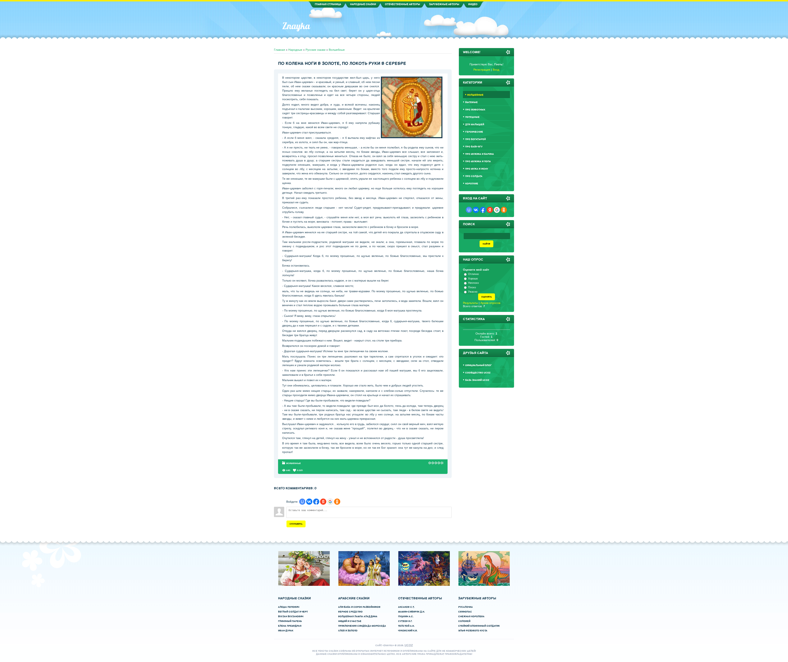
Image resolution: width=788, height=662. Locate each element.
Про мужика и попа (478, 161)
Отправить (296, 524)
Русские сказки (315, 49)
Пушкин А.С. (405, 616)
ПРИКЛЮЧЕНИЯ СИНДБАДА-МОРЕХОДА (362, 626)
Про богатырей (475, 139)
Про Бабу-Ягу (473, 146)
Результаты (470, 303)
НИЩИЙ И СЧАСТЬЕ (349, 621)
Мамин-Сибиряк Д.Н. (411, 611)
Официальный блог (478, 365)
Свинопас (465, 611)
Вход (496, 69)
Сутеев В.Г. (405, 621)
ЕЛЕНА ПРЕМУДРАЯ (289, 626)
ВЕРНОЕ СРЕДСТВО (350, 611)
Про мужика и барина (479, 154)
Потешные (472, 117)
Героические (474, 131)
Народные (295, 49)
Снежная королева (471, 616)
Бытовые (471, 102)
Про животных (475, 109)
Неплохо (473, 282)
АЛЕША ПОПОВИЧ (288, 607)
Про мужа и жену (476, 168)
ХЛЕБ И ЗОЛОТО (347, 630)
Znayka (296, 26)
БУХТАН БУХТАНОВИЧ (290, 616)
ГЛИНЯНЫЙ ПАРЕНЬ (290, 621)
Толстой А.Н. (406, 626)
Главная (279, 49)
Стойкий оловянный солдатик (479, 626)
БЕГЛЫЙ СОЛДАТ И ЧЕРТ (293, 611)
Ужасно (472, 291)
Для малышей (474, 124)
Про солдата (473, 176)
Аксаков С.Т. (406, 607)
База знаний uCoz (477, 380)
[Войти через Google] (330, 502)
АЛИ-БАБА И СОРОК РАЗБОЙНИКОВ (359, 607)
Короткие (471, 183)
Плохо (472, 287)
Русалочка (465, 607)
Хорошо (473, 278)
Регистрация (481, 69)
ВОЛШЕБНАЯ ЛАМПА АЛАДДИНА (357, 616)
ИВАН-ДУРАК (285, 630)
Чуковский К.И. (407, 630)
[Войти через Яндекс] (323, 502)
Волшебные (337, 49)
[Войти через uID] (302, 502)
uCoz (408, 645)
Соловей (464, 621)
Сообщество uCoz (477, 372)
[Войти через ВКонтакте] (309, 502)
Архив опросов (490, 303)
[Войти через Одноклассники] (337, 502)
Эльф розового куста (472, 630)
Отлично (473, 274)
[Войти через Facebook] (316, 502)
